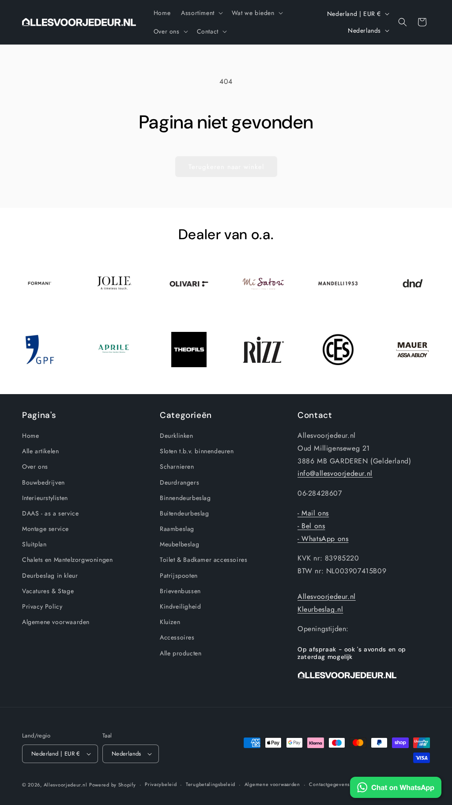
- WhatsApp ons (323, 539)
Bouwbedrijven (43, 482)
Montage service (45, 528)
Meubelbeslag (179, 544)
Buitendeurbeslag (184, 513)
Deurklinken (176, 435)
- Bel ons (311, 526)
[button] (201, 13)
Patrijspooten (179, 575)
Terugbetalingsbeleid (210, 784)
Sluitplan (34, 544)
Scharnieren (177, 466)
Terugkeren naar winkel (226, 167)
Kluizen (170, 621)
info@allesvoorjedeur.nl (335, 473)
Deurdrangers (179, 482)
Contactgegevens (329, 784)
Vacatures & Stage (48, 591)
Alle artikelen (40, 451)
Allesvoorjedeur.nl (327, 596)
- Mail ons (313, 513)
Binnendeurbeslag (185, 497)
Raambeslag (177, 528)
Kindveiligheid (180, 606)
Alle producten (180, 653)
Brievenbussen (180, 591)
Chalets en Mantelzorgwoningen (67, 559)
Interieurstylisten (45, 497)
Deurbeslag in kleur (50, 575)
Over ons (35, 466)
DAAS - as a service (50, 513)
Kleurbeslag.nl (320, 609)
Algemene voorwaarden (56, 621)
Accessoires (177, 637)
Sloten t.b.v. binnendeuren (197, 451)
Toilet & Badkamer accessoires (203, 559)
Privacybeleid (161, 784)
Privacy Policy (42, 606)
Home (30, 435)
